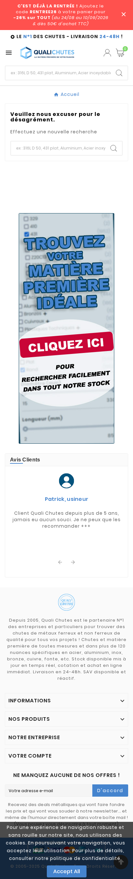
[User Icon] (107, 53)
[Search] (119, 73)
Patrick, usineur (66, 499)
